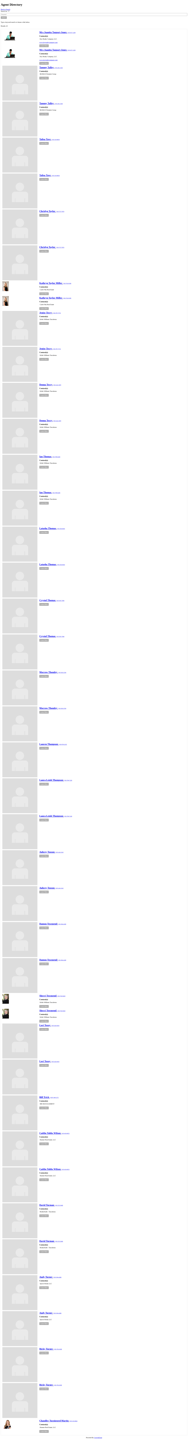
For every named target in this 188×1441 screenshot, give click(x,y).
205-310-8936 (56, 139)
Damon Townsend (48, 924)
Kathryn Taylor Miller (51, 283)
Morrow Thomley (48, 672)
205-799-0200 (56, 457)
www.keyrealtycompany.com (48, 42)
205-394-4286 (57, 1277)
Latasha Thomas (48, 528)
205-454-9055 (66, 1133)
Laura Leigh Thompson (51, 780)
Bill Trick (44, 1097)
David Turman (47, 1205)
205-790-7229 (68, 780)
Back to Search (5, 9)
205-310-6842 (73, 1421)
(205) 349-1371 (54, 1097)
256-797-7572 (57, 313)
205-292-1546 (59, 68)
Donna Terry (46, 384)
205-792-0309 (58, 1349)
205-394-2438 (62, 924)
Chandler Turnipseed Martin (54, 1420)
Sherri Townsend (48, 995)
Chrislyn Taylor (47, 211)
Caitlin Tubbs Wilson (50, 1133)
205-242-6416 (55, 1025)
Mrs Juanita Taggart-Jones (53, 32)
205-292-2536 (62, 672)
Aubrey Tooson (47, 852)
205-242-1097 (57, 385)
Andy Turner (46, 1277)
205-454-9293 (61, 528)
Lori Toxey (45, 1025)
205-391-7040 (60, 600)
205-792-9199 (67, 283)
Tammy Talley (46, 67)
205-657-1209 (71, 32)
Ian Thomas (45, 456)
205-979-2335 (63, 744)
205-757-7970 (60, 211)
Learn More (44, 46)
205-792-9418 (61, 996)
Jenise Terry (45, 312)
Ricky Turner (46, 1349)
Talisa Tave (45, 139)
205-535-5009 (59, 1205)
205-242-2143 (59, 852)
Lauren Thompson (49, 744)
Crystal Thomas (47, 600)
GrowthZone (98, 1437)
